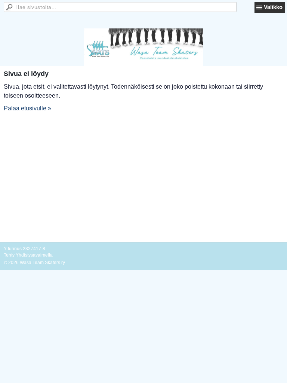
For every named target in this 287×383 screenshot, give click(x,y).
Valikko (273, 7)
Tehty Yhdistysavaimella (28, 255)
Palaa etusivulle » (27, 108)
